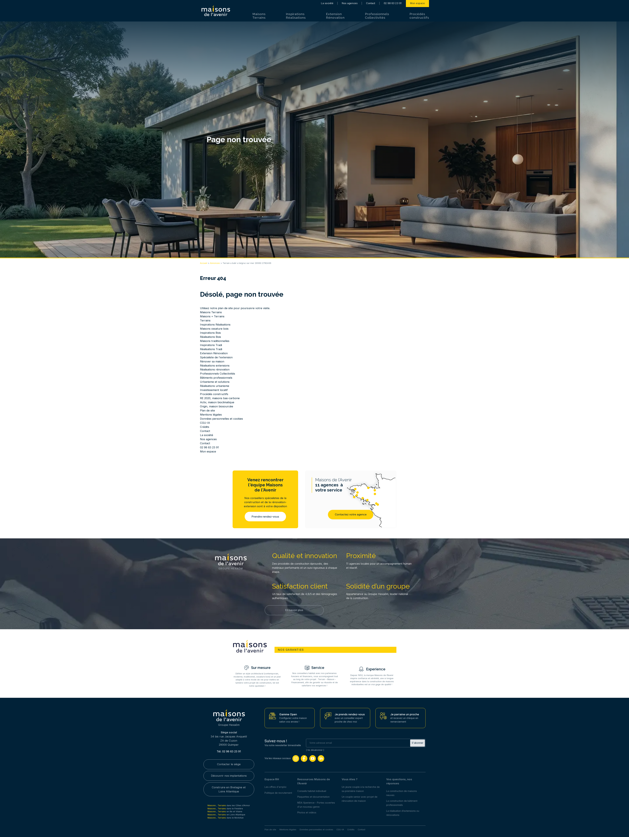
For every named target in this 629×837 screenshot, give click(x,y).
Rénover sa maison (212, 361)
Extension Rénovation (335, 15)
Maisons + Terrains (212, 316)
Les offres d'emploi (275, 787)
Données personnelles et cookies (221, 418)
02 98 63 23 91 (393, 3)
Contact (370, 3)
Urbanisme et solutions (214, 381)
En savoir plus (294, 610)
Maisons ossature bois (214, 328)
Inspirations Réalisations (295, 15)
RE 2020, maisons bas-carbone (220, 398)
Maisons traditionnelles (214, 341)
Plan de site (207, 410)
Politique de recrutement (278, 792)
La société (327, 3)
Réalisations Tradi (211, 349)
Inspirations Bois (210, 332)
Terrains (205, 320)
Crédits (204, 427)
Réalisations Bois (210, 336)
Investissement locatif (214, 390)
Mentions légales (211, 414)
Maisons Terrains (259, 15)
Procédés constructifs (419, 15)
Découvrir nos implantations (229, 775)
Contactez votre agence (351, 514)
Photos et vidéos (306, 812)
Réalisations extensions (214, 365)
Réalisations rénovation (214, 369)
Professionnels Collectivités (377, 15)
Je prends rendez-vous (350, 714)
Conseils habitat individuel (311, 791)
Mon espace (417, 3)
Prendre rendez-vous (265, 516)
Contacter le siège (229, 764)
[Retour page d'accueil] (215, 11)
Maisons (212, 805)
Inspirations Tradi (211, 345)
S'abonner (417, 742)
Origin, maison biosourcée (216, 406)
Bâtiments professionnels (216, 377)
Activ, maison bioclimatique (217, 402)
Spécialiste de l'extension (216, 357)
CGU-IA (205, 422)
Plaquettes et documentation (313, 796)
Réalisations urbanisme (214, 386)
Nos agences (350, 3)
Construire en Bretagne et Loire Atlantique (229, 789)
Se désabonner (315, 750)
